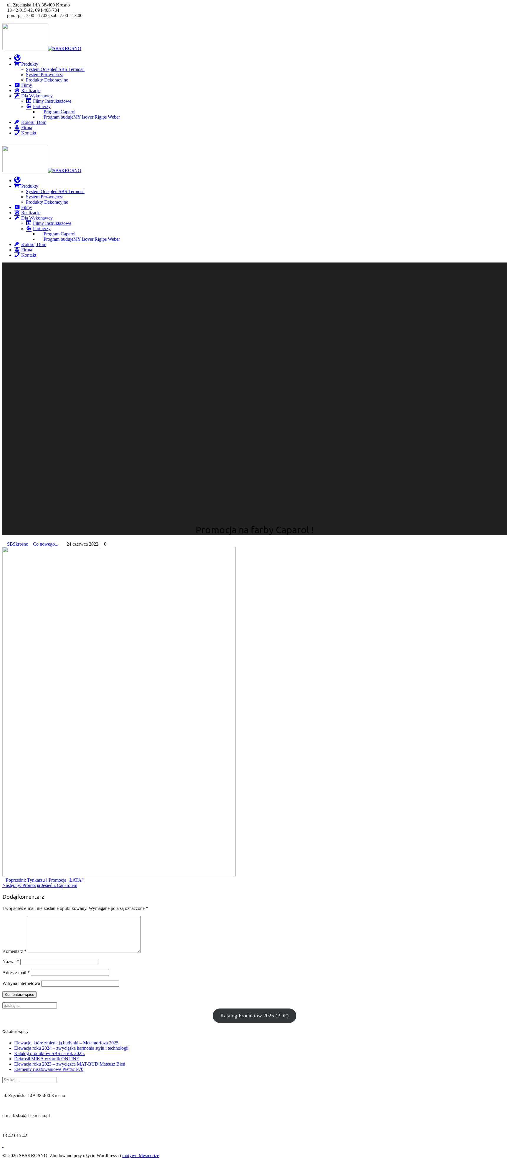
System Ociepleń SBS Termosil (55, 69)
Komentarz (14, 951)
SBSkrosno (17, 543)
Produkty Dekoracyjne (47, 79)
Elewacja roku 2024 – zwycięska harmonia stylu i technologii (71, 1048)
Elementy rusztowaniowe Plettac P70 (48, 1069)
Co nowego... (45, 543)
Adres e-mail (16, 972)
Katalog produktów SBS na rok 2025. (49, 1053)
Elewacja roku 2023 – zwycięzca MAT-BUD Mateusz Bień (69, 1063)
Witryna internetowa (21, 983)
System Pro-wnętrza (44, 74)
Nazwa (10, 961)
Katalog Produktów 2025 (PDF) (254, 1016)
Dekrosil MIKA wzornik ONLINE (46, 1058)
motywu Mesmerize (140, 1155)
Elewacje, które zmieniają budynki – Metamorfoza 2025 (66, 1042)
